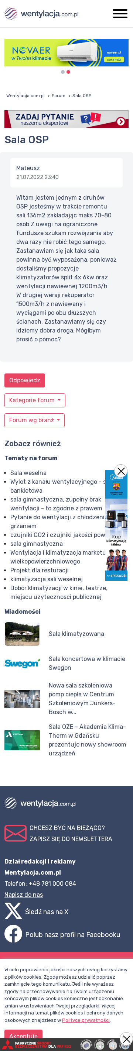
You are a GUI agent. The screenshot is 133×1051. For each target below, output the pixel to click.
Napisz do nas (23, 894)
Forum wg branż (32, 420)
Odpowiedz (24, 380)
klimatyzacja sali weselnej (46, 579)
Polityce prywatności (86, 1020)
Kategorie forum (32, 400)
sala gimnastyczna (36, 543)
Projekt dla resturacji (39, 570)
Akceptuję (23, 1036)
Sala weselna (28, 472)
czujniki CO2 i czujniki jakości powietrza (66, 534)
